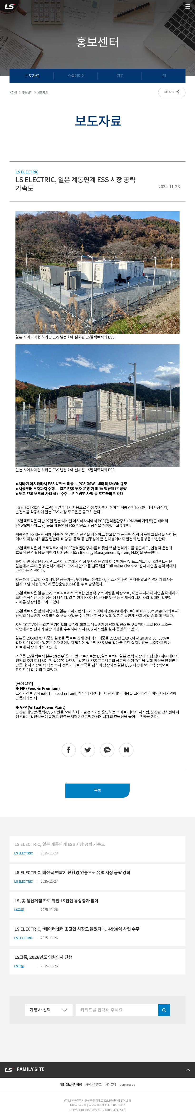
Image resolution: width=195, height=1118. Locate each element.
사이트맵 (110, 1085)
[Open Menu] (187, 6)
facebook (68, 750)
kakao (107, 750)
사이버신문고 (93, 1085)
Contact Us (127, 1085)
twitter (88, 750)
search (164, 1010)
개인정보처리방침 (71, 1085)
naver (126, 750)
